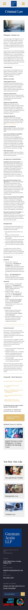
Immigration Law (11, 496)
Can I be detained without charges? (12, 386)
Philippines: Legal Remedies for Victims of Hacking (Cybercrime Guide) (13, 443)
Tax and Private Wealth (14, 478)
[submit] (23, 594)
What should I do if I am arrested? (14, 381)
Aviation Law (10, 514)
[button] (14, 382)
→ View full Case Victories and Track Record (14, 324)
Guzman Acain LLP (14, 550)
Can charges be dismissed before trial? (13, 396)
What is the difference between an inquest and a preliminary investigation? (14, 391)
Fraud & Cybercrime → (11, 124)
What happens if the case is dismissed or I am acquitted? (12, 400)
